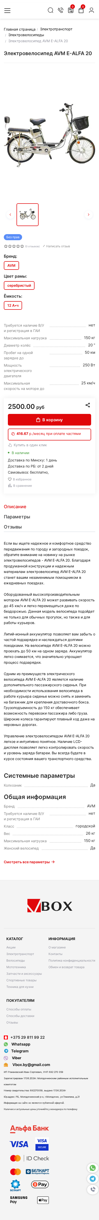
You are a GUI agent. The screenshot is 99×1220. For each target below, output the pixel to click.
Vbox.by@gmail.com (30, 1064)
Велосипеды (15, 960)
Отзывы (12, 1022)
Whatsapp (20, 1044)
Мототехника (16, 967)
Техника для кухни (20, 987)
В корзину (52, 419)
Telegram (19, 1051)
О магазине (57, 947)
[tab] (49, 507)
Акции (10, 947)
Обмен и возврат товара (66, 967)
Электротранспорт (20, 954)
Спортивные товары (21, 980)
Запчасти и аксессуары (24, 973)
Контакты (55, 954)
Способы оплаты (18, 1009)
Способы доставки (20, 1016)
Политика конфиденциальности (71, 960)
